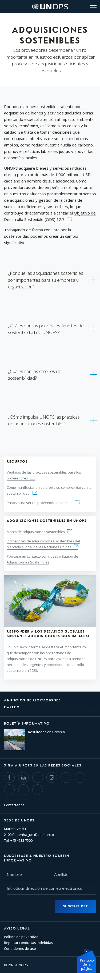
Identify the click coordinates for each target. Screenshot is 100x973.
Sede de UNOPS (19, 820)
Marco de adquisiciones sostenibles (36, 531)
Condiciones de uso (20, 948)
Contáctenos (14, 805)
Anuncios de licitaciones (32, 700)
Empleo (12, 707)
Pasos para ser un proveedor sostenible (40, 502)
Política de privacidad (21, 936)
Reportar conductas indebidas (28, 942)
